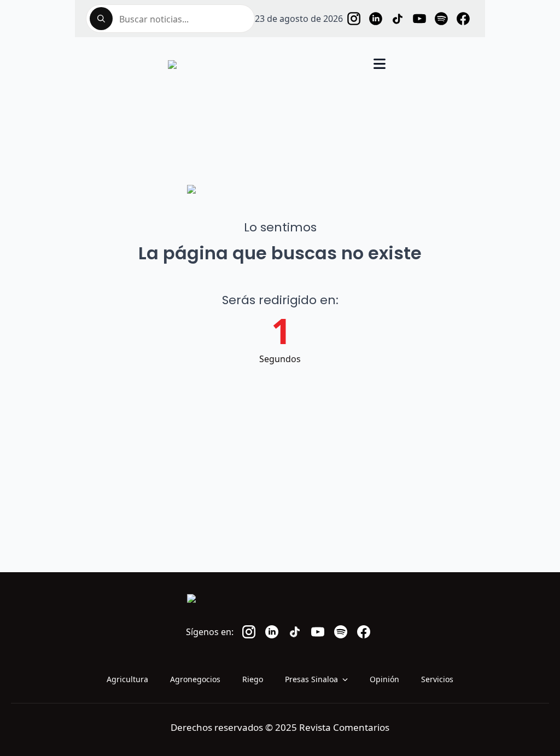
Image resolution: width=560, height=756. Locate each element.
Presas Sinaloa (311, 679)
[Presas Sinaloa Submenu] (348, 679)
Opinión (384, 679)
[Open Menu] (379, 64)
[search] (101, 18)
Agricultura (127, 679)
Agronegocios (195, 679)
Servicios (437, 679)
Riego (252, 679)
